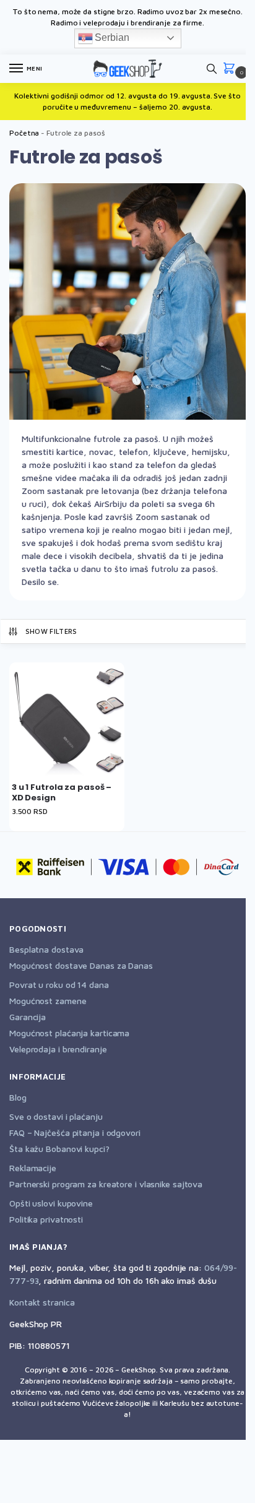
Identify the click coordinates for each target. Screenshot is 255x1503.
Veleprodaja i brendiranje (58, 1049)
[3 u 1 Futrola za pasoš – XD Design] (66, 719)
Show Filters (51, 631)
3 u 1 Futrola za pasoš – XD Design (62, 792)
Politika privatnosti (46, 1219)
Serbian (111, 37)
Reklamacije (32, 1168)
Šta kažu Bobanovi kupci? (59, 1148)
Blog (18, 1097)
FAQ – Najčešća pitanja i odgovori (74, 1132)
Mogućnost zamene (47, 1000)
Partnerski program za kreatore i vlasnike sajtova (105, 1184)
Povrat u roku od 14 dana (59, 984)
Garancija (27, 1016)
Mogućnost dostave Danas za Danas (81, 965)
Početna (24, 132)
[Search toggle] (211, 68)
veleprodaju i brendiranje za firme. (143, 22)
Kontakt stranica (41, 1302)
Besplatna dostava (46, 949)
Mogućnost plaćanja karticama (69, 1033)
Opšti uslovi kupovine (51, 1203)
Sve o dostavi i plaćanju (56, 1116)
